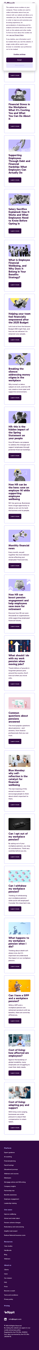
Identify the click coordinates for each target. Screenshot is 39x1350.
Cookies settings (19, 54)
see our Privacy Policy (16, 35)
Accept (19, 60)
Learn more (15, 75)
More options (19, 65)
